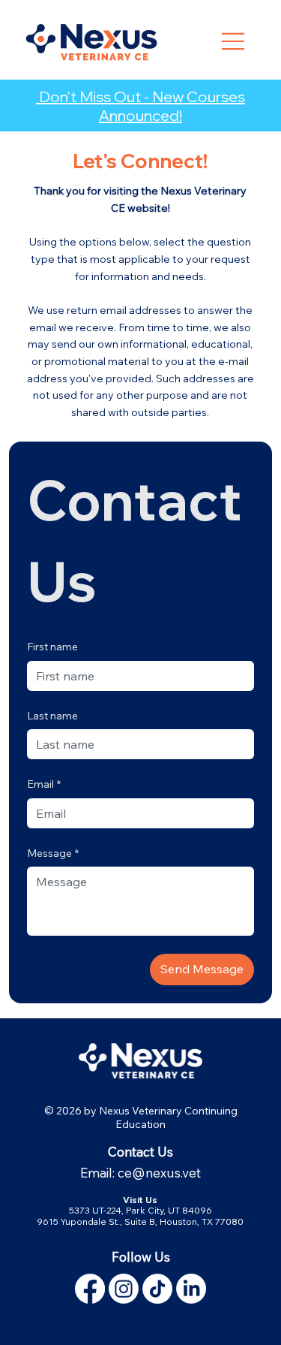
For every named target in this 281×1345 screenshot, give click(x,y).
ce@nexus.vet (159, 1173)
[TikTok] (157, 1289)
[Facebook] (90, 1289)
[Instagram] (124, 1289)
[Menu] (232, 40)
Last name (52, 715)
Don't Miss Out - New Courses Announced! (140, 106)
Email (44, 784)
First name (52, 646)
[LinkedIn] (191, 1289)
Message (53, 853)
